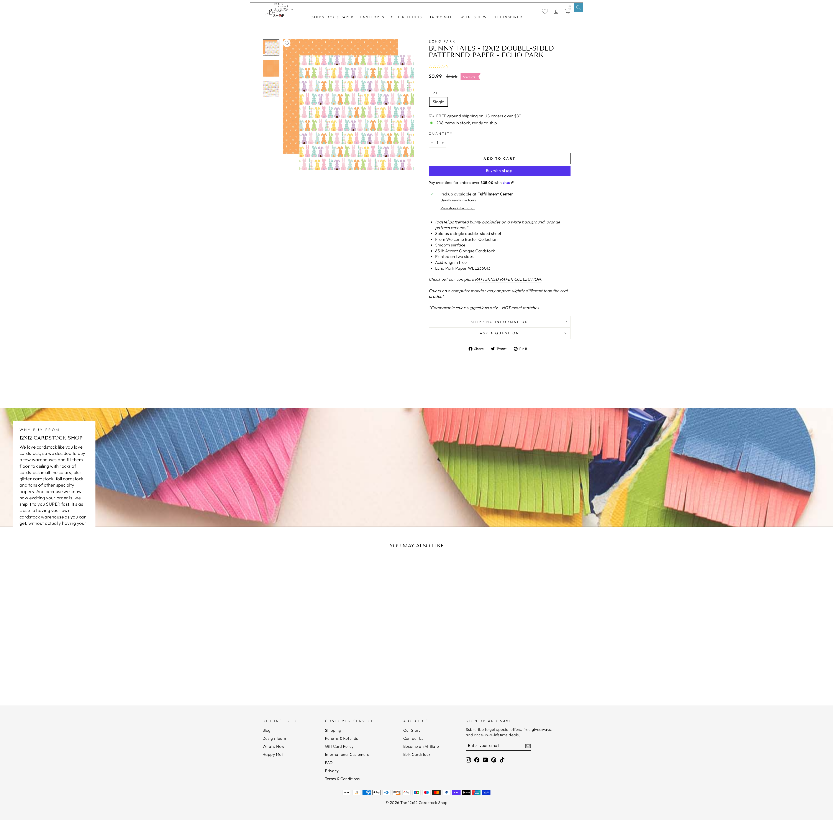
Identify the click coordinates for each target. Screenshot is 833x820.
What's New (474, 17)
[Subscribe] (528, 746)
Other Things (406, 17)
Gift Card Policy (339, 746)
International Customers (347, 754)
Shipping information (499, 322)
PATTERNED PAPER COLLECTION (508, 279)
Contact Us (413, 738)
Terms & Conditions (342, 778)
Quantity (441, 133)
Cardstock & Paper (332, 17)
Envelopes (372, 17)
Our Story (411, 730)
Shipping (333, 730)
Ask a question (500, 333)
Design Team (274, 738)
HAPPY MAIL (441, 17)
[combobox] (416, 7)
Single (438, 101)
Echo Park (442, 41)
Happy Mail (273, 754)
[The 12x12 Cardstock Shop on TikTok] (502, 760)
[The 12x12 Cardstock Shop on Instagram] (468, 760)
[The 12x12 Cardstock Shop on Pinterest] (493, 760)
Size (434, 93)
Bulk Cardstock (417, 754)
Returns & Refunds (341, 738)
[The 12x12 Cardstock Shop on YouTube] (485, 760)
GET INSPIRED (508, 17)
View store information (458, 208)
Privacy (332, 770)
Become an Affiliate (421, 746)
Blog (266, 730)
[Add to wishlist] (286, 43)
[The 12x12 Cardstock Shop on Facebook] (476, 760)
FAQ (329, 762)
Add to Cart (304, 673)
